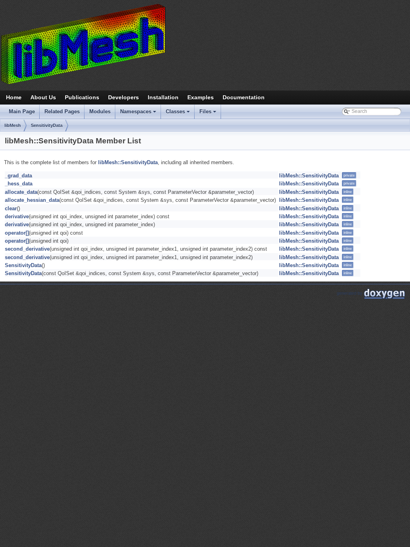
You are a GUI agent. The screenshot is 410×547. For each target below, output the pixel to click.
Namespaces (138, 114)
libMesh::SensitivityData (128, 162)
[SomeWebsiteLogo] (205, 43)
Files (208, 114)
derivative (17, 216)
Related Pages (62, 112)
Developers (123, 97)
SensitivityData (46, 125)
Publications (82, 97)
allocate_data (21, 192)
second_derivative (27, 249)
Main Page (22, 112)
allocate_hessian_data (32, 200)
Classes (178, 114)
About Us (43, 97)
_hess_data (18, 184)
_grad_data (18, 176)
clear (11, 208)
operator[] (17, 233)
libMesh (12, 125)
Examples (200, 97)
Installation (163, 97)
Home (14, 97)
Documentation (244, 97)
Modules (100, 112)
